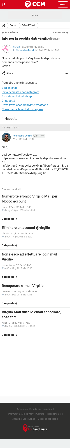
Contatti (40, 413)
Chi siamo (22, 409)
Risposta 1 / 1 (10, 127)
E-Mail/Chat (28, 25)
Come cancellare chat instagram (22, 109)
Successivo (58, 32)
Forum (13, 25)
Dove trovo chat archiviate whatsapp (25, 105)
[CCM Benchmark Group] (35, 428)
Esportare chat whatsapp (17, 96)
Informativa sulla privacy (21, 413)
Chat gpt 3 (8, 100)
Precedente (11, 32)
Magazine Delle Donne (23, 418)
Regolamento (54, 413)
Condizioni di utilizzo (41, 409)
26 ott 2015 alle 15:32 (48, 50)
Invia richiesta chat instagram (20, 92)
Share (9, 73)
